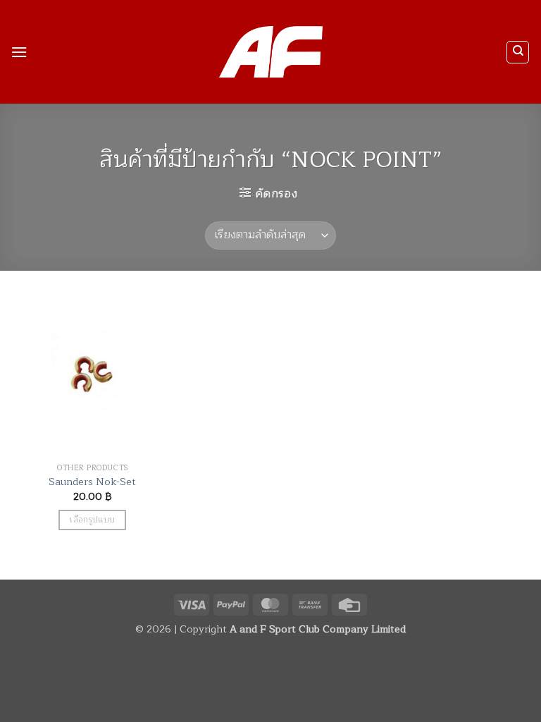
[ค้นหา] (517, 52)
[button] (19, 52)
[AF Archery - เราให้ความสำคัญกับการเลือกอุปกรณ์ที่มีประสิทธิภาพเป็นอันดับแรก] (271, 52)
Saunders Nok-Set (92, 482)
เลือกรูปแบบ (92, 520)
